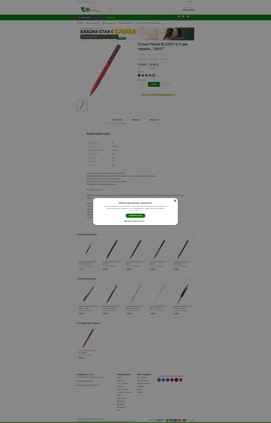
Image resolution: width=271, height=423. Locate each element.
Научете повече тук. (135, 210)
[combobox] (175, 201)
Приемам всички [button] (135, 216)
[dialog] (135, 211)
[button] (135, 221)
